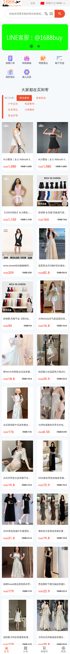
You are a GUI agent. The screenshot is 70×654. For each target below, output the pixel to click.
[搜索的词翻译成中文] (46, 14)
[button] (53, 3)
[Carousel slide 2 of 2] (38, 46)
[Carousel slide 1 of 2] (31, 46)
